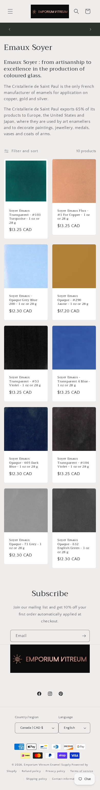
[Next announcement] (90, 29)
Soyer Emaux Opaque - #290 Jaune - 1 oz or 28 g (72, 300)
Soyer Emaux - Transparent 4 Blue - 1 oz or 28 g (73, 381)
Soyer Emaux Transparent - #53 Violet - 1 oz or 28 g (25, 381)
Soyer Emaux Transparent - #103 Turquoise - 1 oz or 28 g (25, 217)
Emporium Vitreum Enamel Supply (47, 764)
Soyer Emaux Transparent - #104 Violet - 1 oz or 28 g (73, 463)
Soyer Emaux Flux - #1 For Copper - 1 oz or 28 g (73, 215)
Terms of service (81, 771)
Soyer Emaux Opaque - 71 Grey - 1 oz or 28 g (25, 544)
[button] (10, 11)
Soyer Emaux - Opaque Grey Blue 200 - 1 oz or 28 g (23, 300)
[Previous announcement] (9, 29)
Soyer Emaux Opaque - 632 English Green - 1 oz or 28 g (73, 546)
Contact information (65, 778)
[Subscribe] (83, 636)
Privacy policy (55, 771)
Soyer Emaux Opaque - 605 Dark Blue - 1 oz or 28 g (24, 463)
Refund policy (31, 771)
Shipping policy (36, 778)
